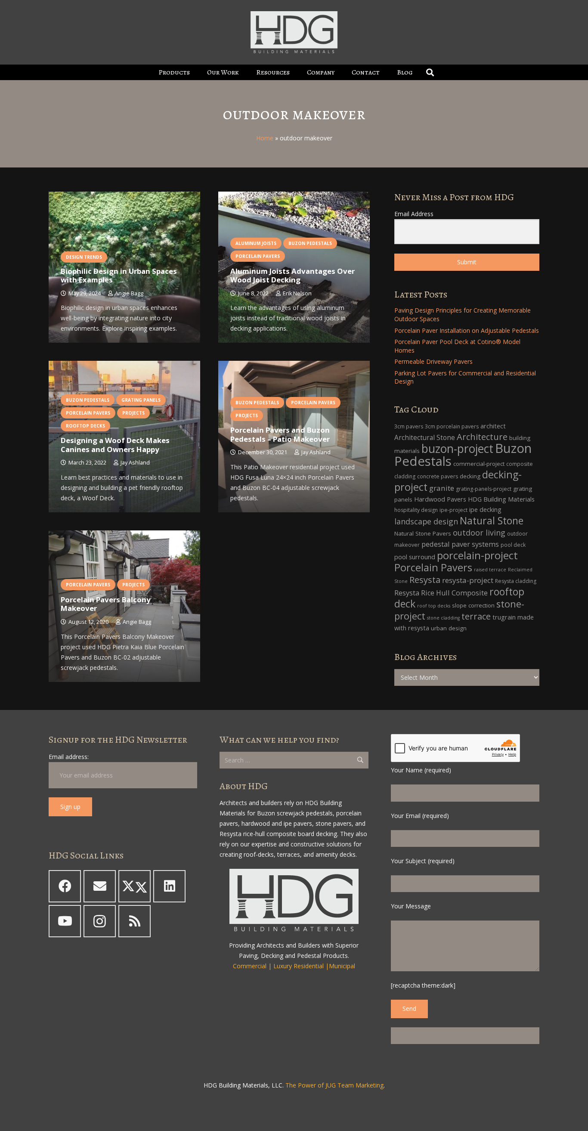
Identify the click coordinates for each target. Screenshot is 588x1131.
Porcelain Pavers (433, 567)
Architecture (482, 437)
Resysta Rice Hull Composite (441, 593)
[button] (196, 72)
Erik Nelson (297, 293)
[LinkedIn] (169, 886)
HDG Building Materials (501, 499)
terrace (476, 616)
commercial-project (478, 464)
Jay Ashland (135, 462)
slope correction (473, 605)
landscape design (426, 521)
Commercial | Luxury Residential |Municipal (294, 966)
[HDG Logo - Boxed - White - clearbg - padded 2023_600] (293, 32)
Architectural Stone (424, 437)
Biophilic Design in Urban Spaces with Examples (119, 275)
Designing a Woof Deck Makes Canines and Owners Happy (115, 444)
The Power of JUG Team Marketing (334, 1085)
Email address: (69, 757)
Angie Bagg (129, 293)
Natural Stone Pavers (422, 533)
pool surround (414, 557)
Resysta (424, 580)
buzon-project (457, 448)
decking (470, 476)
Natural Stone (491, 520)
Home (264, 138)
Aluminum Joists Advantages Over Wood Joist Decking (292, 275)
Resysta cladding (515, 581)
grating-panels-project (483, 489)
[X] (134, 886)
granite (441, 488)
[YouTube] (65, 921)
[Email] (100, 886)
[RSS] (134, 921)
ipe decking (485, 509)
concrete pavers (437, 476)
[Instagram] (100, 921)
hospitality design (416, 510)
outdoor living (479, 532)
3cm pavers (408, 426)
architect (493, 426)
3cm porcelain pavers (452, 426)
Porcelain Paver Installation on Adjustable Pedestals (466, 330)
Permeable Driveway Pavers (433, 361)
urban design (449, 628)
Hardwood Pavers (440, 499)
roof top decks (433, 606)
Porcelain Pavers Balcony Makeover (106, 604)
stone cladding (443, 618)
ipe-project (453, 510)
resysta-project (467, 580)
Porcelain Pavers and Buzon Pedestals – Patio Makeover (280, 434)
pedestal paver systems (460, 544)
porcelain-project (477, 555)
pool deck (513, 544)
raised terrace (490, 570)
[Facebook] (65, 886)
